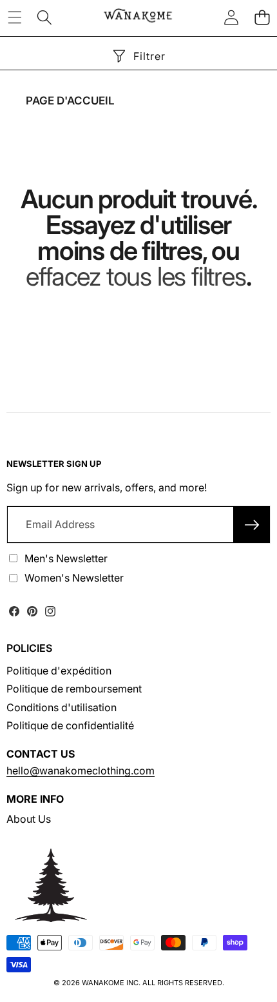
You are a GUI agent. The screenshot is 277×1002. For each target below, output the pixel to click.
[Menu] (14, 17)
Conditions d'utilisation (61, 707)
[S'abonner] (252, 524)
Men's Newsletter (66, 558)
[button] (261, 17)
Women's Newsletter (74, 577)
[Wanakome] (137, 17)
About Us (28, 818)
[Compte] (231, 17)
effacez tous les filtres (135, 276)
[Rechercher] (44, 17)
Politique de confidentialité (70, 725)
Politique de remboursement (74, 688)
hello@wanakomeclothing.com (80, 770)
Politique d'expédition (58, 670)
